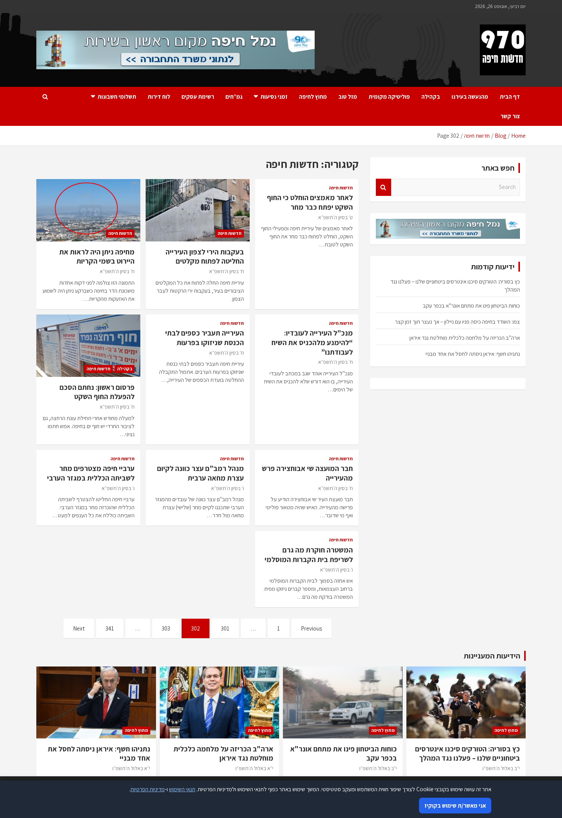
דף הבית (510, 96)
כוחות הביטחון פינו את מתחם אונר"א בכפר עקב (471, 305)
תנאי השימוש (182, 789)
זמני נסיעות (273, 96)
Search (383, 187)
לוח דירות (159, 96)
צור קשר (510, 116)
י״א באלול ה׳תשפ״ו (254, 768)
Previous (311, 628)
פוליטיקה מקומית (389, 96)
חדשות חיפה (341, 188)
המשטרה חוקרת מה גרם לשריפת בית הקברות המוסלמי (309, 554)
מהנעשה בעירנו (470, 96)
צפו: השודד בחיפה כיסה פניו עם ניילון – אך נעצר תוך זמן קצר (457, 321)
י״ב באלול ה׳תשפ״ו (501, 768)
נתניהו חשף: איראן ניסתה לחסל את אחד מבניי (473, 353)
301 (225, 628)
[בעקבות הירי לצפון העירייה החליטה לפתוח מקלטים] (197, 210)
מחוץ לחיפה (313, 96)
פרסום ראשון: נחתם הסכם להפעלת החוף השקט (97, 392)
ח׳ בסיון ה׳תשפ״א (226, 271)
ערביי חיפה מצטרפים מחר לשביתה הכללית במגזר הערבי (91, 473)
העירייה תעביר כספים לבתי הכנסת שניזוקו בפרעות (204, 337)
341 (110, 628)
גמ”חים (234, 96)
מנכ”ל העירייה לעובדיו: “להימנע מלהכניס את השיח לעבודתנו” (312, 342)
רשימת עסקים (198, 96)
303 (166, 628)
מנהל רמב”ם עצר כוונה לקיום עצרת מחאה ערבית (200, 473)
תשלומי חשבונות (116, 96)
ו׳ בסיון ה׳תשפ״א (227, 488)
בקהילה (430, 96)
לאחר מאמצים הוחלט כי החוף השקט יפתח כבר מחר (310, 202)
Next (78, 628)
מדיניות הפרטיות (147, 789)
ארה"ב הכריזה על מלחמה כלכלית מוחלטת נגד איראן (464, 337)
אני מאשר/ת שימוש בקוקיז (455, 805)
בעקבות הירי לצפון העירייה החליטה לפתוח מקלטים (205, 256)
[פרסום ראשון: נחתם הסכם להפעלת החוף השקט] (88, 345)
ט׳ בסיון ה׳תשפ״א (335, 217)
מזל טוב (347, 96)
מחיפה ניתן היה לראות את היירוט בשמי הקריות (97, 256)
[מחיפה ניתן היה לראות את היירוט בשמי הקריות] (88, 210)
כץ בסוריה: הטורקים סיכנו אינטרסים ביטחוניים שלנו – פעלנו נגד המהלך (467, 753)
